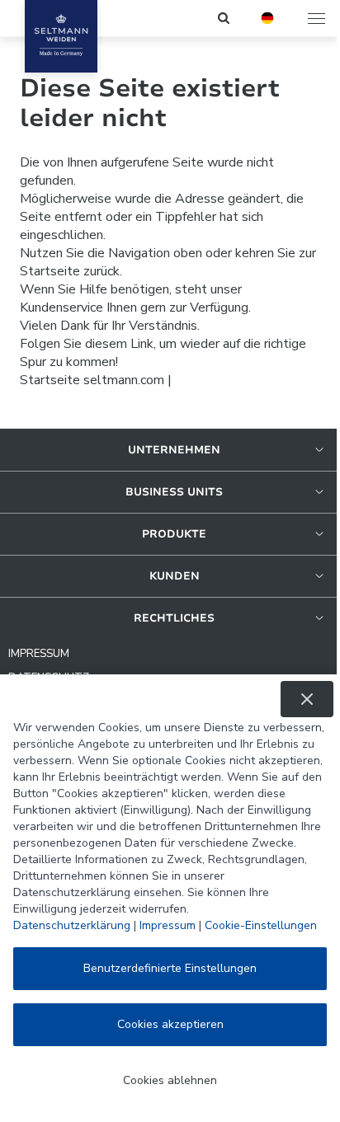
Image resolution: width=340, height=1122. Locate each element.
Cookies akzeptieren (170, 1024)
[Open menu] (318, 18)
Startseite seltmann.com (92, 380)
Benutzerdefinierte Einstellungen (170, 968)
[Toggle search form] (225, 18)
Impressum (167, 925)
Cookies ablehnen (170, 1080)
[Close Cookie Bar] (307, 699)
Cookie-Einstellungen (261, 925)
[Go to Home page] (61, 36)
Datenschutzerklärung (71, 925)
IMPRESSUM (38, 653)
